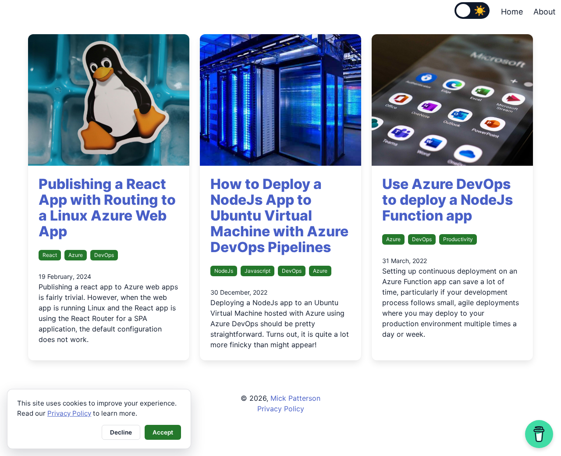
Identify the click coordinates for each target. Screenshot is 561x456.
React (50, 255)
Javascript (257, 270)
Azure (75, 255)
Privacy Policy (280, 408)
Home (512, 11)
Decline (121, 432)
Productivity (458, 239)
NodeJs (223, 270)
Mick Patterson (295, 398)
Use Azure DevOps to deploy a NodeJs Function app (447, 199)
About (544, 11)
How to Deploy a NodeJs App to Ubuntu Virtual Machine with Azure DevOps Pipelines (279, 215)
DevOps (104, 255)
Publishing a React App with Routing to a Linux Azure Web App (107, 207)
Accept (163, 432)
